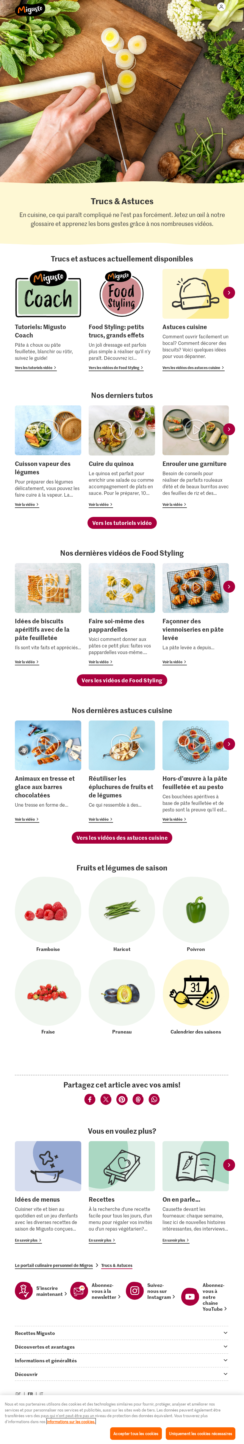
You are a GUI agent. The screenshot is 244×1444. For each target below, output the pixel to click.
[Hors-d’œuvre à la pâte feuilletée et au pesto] (195, 772)
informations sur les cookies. (71, 1421)
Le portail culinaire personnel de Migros (54, 1265)
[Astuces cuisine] (195, 320)
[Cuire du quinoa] (122, 456)
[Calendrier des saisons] (196, 997)
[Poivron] (196, 914)
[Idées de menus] (48, 1192)
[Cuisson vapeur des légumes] (48, 456)
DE (18, 1394)
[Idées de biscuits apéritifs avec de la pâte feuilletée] (48, 614)
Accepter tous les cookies (135, 1433)
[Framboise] (48, 914)
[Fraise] (48, 997)
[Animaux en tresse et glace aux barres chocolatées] (48, 772)
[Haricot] (122, 914)
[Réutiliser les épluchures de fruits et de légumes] (122, 772)
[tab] (122, 1333)
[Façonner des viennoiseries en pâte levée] (195, 614)
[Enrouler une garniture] (195, 456)
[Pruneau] (122, 997)
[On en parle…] (195, 1192)
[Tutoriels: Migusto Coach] (48, 320)
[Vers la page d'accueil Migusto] (30, 6)
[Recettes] (122, 1192)
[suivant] (229, 292)
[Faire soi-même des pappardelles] (122, 614)
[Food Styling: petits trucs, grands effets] (122, 320)
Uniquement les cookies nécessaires (200, 1433)
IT (41, 1394)
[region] (122, 1419)
